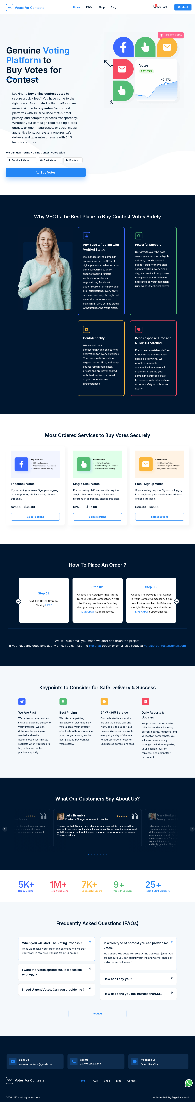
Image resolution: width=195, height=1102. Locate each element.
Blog (113, 7)
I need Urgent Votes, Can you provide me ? (53, 989)
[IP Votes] (67, 160)
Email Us (24, 1059)
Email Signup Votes (149, 484)
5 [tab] (100, 854)
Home (76, 7)
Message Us (148, 1059)
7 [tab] (106, 854)
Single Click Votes (86, 484)
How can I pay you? (118, 979)
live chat (95, 645)
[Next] (175, 600)
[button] (56, 943)
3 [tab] (94, 854)
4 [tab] (97, 854)
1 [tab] (88, 854)
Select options (35, 516)
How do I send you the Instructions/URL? (133, 994)
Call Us (84, 1059)
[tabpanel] (97, 828)
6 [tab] (103, 854)
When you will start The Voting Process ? (52, 943)
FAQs (89, 7)
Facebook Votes (23, 484)
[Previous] (17, 600)
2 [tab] (91, 854)
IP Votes (73, 160)
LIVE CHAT (87, 611)
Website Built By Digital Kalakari (171, 1097)
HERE (48, 605)
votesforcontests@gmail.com (165, 645)
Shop (102, 7)
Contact (131, 1080)
